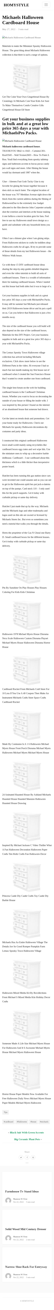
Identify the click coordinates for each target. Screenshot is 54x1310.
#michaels (44, 1121)
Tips (5, 1112)
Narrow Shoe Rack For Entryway (26, 1266)
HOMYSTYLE (16, 5)
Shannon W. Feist (20, 1199)
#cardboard (8, 1121)
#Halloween (22, 1121)
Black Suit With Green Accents (27, 1132)
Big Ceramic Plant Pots (27, 1139)
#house (33, 1121)
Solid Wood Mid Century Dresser (25, 1229)
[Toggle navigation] (46, 5)
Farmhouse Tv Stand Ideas (22, 1191)
